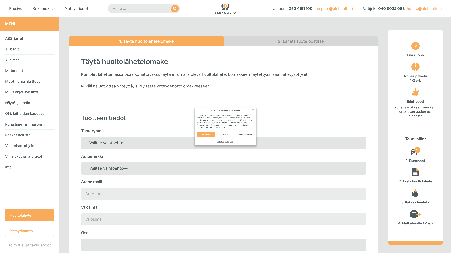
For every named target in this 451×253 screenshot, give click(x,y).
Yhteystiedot (76, 8)
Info (231, 142)
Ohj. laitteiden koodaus (25, 113)
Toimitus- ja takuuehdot (29, 245)
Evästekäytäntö (223, 142)
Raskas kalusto (18, 135)
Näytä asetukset (245, 134)
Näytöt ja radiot (18, 103)
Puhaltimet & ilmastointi (25, 124)
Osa (84, 232)
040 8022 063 (391, 8)
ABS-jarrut (14, 38)
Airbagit (12, 49)
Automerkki (92, 156)
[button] (253, 110)
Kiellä (225, 134)
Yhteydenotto (21, 231)
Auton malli (91, 181)
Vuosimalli (90, 207)
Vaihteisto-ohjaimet (22, 145)
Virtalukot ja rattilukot (23, 156)
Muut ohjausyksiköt (21, 92)
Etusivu (15, 8)
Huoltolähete (20, 215)
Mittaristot (14, 70)
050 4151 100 (300, 8)
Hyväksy (206, 134)
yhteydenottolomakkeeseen (183, 86)
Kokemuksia (44, 8)
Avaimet (12, 60)
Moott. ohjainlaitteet (22, 81)
